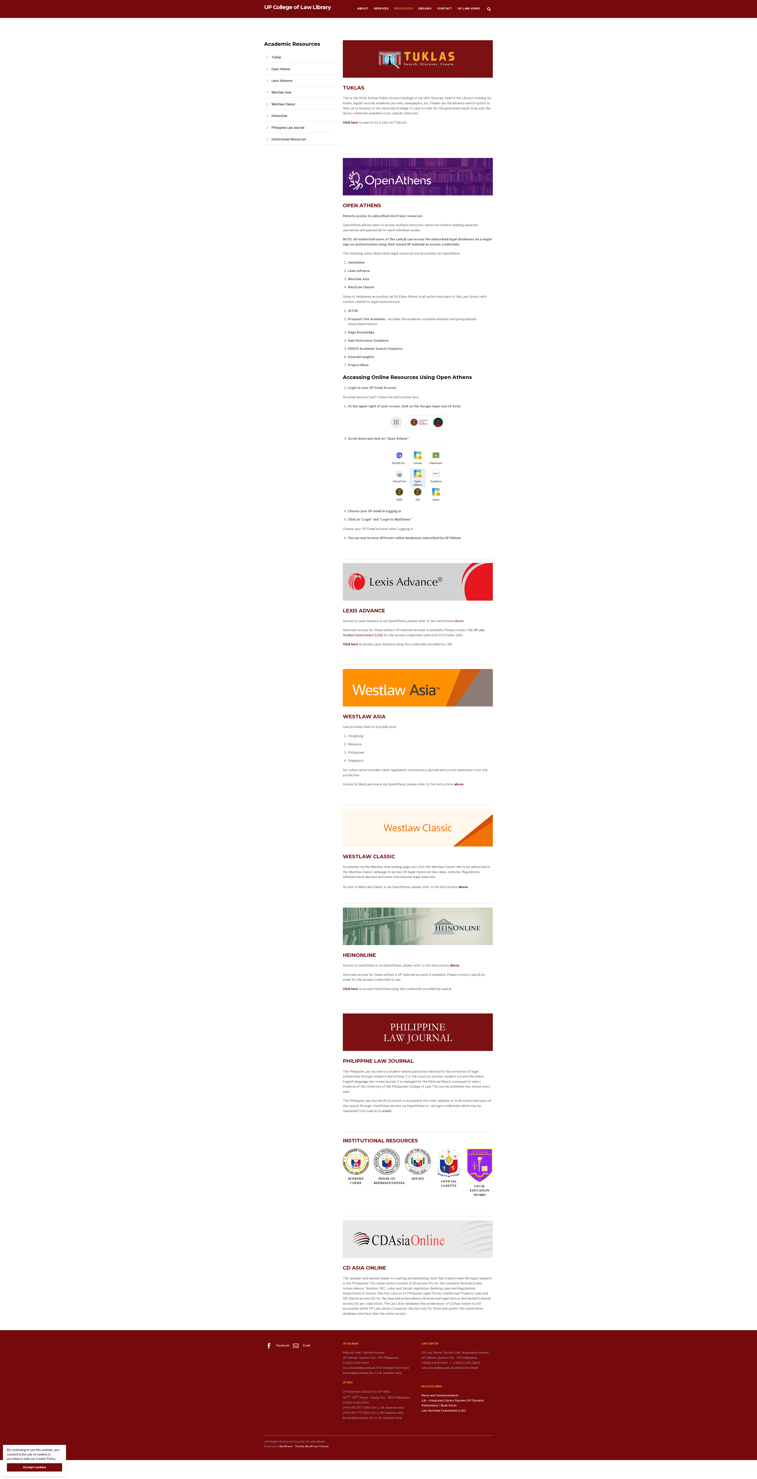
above (459, 621)
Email (306, 1345)
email (386, 1111)
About (362, 8)
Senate (418, 1178)
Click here (350, 644)
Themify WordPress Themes (312, 1446)
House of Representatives (389, 1180)
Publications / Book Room (439, 1405)
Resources (403, 8)
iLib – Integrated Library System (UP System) (452, 1400)
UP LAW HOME (469, 8)
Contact (444, 8)
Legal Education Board (479, 1190)
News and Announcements (439, 1395)
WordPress (285, 1446)
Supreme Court (356, 1180)
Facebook (282, 1345)
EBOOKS (425, 8)
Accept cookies (34, 1467)
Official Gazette (449, 1183)
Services (381, 8)
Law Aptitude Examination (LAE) (443, 1410)
